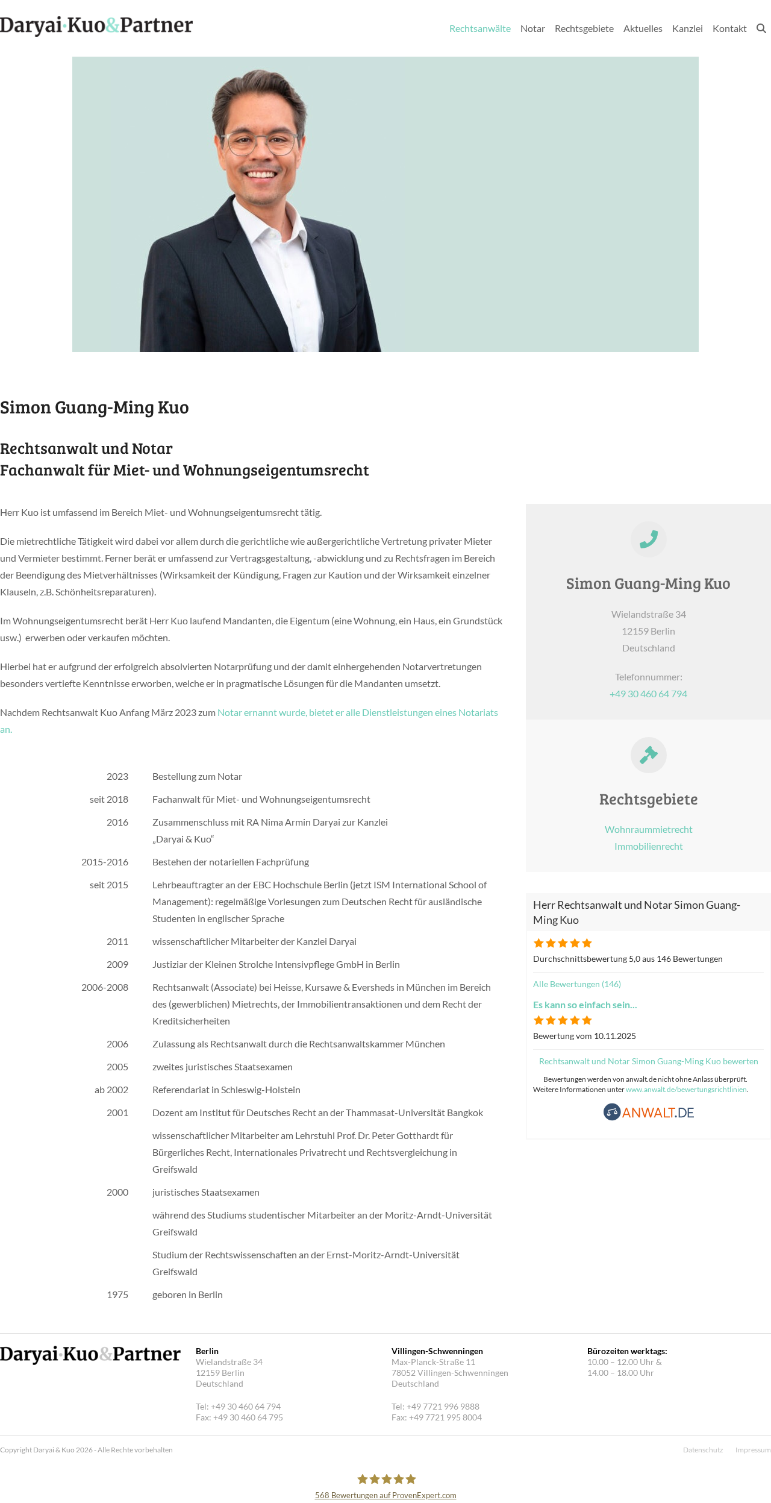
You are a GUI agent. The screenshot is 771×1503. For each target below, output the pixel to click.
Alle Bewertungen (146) (577, 984)
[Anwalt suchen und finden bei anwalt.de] (649, 1117)
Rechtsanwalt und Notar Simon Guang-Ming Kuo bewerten (648, 1061)
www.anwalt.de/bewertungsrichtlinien (686, 1089)
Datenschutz (703, 1449)
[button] (761, 28)
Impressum (753, 1449)
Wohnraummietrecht (649, 829)
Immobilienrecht (648, 846)
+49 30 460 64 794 (648, 693)
